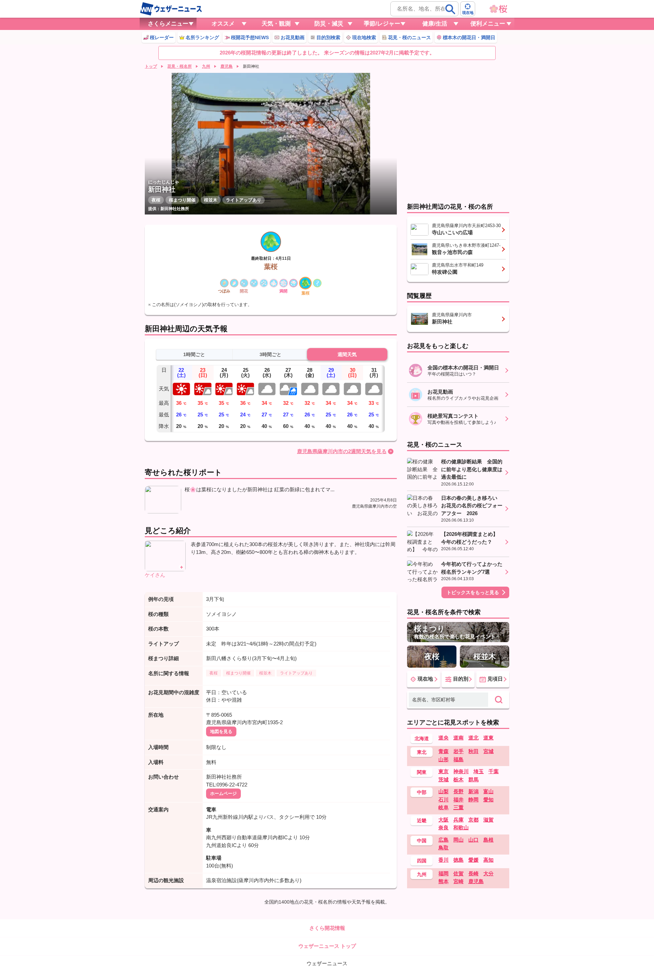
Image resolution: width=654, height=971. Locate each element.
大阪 (443, 820)
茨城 (443, 779)
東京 (443, 771)
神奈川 (461, 771)
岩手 (458, 751)
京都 (473, 820)
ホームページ (223, 793)
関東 (421, 772)
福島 (458, 759)
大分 (488, 873)
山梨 (443, 791)
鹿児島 (226, 66)
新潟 (473, 791)
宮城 (488, 751)
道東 (488, 738)
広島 (443, 840)
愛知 (488, 799)
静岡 (473, 799)
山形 (443, 759)
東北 (421, 752)
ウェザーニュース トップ (327, 946)
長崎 (473, 873)
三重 (458, 807)
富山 (488, 791)
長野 (458, 791)
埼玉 (478, 771)
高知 (488, 860)
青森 (443, 751)
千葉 (493, 771)
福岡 (443, 873)
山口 (473, 840)
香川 (443, 860)
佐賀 (458, 873)
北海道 (422, 738)
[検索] (450, 9)
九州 (206, 66)
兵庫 (458, 820)
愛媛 (473, 860)
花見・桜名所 (179, 66)
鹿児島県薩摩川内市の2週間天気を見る (342, 451)
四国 (421, 860)
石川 (443, 799)
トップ (151, 66)
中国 (421, 840)
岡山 (458, 840)
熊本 (443, 881)
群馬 (473, 779)
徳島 (458, 860)
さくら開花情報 (327, 928)
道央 (443, 738)
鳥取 (443, 847)
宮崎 (458, 881)
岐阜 (443, 807)
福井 (458, 799)
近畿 (421, 820)
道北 (473, 738)
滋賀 (488, 820)
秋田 (473, 751)
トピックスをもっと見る (473, 592)
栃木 (458, 779)
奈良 (443, 827)
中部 (421, 792)
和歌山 (461, 827)
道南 (458, 738)
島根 (488, 840)
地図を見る (221, 731)
